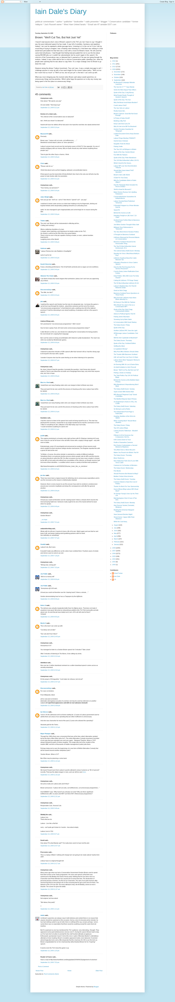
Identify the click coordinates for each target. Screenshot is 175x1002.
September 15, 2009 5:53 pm (49, 283)
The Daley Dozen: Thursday (123, 340)
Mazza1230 (44, 134)
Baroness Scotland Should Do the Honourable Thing (125, 242)
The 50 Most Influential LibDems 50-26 (126, 283)
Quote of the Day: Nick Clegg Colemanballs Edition (123, 310)
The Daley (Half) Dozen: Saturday (124, 406)
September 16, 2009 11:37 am (50, 889)
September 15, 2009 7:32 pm (49, 567)
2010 (114, 66)
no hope (44, 519)
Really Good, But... (120, 111)
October (116, 77)
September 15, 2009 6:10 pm (49, 411)
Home (69, 971)
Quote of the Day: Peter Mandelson (125, 157)
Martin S (43, 623)
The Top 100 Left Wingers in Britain (125, 149)
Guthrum (43, 248)
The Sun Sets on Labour (121, 108)
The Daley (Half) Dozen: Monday (124, 502)
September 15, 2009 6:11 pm (49, 429)
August (116, 525)
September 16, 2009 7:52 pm (49, 962)
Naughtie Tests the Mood (122, 144)
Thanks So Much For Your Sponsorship (126, 486)
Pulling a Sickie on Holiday (122, 373)
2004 (114, 559)
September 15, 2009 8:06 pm (49, 579)
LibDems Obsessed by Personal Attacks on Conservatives (126, 238)
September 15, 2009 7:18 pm (49, 556)
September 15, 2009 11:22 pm (50, 761)
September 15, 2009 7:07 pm (49, 538)
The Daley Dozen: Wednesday (123, 468)
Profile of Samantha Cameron (123, 442)
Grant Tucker (118, 573)
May (115, 533)
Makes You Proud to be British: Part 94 (126, 452)
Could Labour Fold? (120, 105)
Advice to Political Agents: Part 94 (124, 314)
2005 (114, 556)
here (84, 772)
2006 (114, 553)
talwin (42, 915)
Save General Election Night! (123, 514)
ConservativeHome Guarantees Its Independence (125, 197)
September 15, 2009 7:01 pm (49, 522)
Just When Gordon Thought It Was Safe (126, 224)
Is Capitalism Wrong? (121, 349)
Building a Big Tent (120, 121)
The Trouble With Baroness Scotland (125, 354)
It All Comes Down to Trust (122, 440)
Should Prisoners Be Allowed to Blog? (126, 473)
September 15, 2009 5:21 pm (49, 107)
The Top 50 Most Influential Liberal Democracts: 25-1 (125, 247)
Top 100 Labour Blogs (121, 428)
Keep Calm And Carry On (122, 124)
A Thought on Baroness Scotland (124, 234)
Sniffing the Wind (119, 346)
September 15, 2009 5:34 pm (49, 190)
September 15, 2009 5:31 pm (49, 179)
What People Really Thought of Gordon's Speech (124, 96)
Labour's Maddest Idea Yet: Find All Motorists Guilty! (125, 286)
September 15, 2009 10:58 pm (50, 705)
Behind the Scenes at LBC (122, 213)
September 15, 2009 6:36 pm (49, 491)
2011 (114, 64)
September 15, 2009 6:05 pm (49, 315)
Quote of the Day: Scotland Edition (125, 343)
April (115, 536)
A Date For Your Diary (121, 177)
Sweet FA (117, 210)
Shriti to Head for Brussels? (122, 189)
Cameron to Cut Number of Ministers (125, 465)
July (115, 528)
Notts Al (43, 605)
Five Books (117, 471)
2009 (114, 69)
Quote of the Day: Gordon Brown (124, 152)
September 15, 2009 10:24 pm (50, 656)
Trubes (42, 221)
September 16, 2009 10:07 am (50, 846)
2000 (114, 564)
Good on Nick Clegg (120, 290)
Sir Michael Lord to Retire (122, 409)
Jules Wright (44, 197)
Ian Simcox (44, 712)
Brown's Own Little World (122, 175)
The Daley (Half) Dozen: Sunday (124, 389)
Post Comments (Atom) (51, 974)
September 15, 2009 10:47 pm (50, 682)
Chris (42, 163)
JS (115, 579)
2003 (114, 562)
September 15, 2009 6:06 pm (49, 342)
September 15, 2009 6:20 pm (49, 469)
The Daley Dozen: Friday (122, 325)
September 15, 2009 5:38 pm (49, 242)
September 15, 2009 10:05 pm (50, 636)
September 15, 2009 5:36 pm (49, 214)
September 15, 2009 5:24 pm (49, 127)
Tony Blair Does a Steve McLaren (124, 450)
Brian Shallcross (119, 458)
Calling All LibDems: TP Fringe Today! (126, 280)
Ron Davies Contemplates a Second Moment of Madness (125, 446)
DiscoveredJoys (46, 290)
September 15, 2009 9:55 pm (49, 617)
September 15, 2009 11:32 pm (50, 775)
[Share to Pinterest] (71, 87)
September (117, 80)
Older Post (99, 971)
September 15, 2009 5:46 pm (49, 269)
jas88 (42, 436)
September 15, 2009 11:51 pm (50, 796)
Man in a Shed (45, 382)
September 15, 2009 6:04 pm (49, 295)
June (116, 530)
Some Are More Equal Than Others (125, 90)
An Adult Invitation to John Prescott (125, 367)
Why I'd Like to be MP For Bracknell (125, 126)
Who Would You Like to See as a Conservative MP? (124, 305)
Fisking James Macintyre (122, 317)
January (117, 544)
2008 (114, 548)
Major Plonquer (45, 733)
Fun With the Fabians (120, 155)
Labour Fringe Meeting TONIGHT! (124, 138)
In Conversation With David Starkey (125, 322)
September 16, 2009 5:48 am (49, 808)
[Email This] (62, 87)
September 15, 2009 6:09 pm (49, 376)
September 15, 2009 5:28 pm (49, 157)
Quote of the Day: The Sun (122, 100)
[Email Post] (58, 87)
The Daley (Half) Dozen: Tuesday (124, 479)
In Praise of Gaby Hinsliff (122, 118)
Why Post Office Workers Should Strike (126, 351)
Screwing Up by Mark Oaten (123, 319)
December (117, 72)
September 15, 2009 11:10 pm (50, 727)
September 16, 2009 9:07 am (49, 834)
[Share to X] (66, 87)
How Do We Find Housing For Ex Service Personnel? (124, 268)
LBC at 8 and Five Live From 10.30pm (126, 357)
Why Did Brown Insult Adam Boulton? (126, 102)
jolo (41, 301)
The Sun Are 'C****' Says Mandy (124, 87)
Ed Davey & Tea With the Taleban (124, 302)
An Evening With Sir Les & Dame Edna (126, 364)
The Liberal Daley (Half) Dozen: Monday (127, 251)
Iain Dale (117, 576)
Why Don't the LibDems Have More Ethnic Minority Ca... (125, 298)
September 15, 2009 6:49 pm (49, 506)
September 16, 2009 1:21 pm (49, 909)
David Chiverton (45, 264)
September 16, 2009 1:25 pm (49, 951)
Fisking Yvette (118, 146)
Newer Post (39, 971)
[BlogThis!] (64, 87)
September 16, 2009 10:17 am (50, 863)
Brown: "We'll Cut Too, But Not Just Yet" (126, 370)
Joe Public (44, 574)
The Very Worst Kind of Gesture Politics (126, 232)
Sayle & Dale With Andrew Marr (124, 392)
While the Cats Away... (121, 521)
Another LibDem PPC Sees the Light (125, 330)
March (116, 539)
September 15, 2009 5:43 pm (49, 258)
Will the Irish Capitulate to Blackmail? (126, 338)
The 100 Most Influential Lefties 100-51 (126, 160)
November (117, 74)
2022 (114, 61)
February (117, 542)
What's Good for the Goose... (123, 163)
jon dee (42, 475)
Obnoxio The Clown (46, 276)
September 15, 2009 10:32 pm (50, 670)
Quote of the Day (119, 328)
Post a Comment (43, 966)
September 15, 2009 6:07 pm (49, 360)
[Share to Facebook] (69, 87)
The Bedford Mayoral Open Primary (125, 399)
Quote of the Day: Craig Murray (124, 92)
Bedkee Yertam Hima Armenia (123, 476)
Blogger (96, 987)
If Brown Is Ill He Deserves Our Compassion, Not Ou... (123, 436)
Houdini (43, 544)
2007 (114, 551)
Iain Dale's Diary (61, 11)
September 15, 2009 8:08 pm (49, 599)
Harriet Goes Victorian (121, 141)
